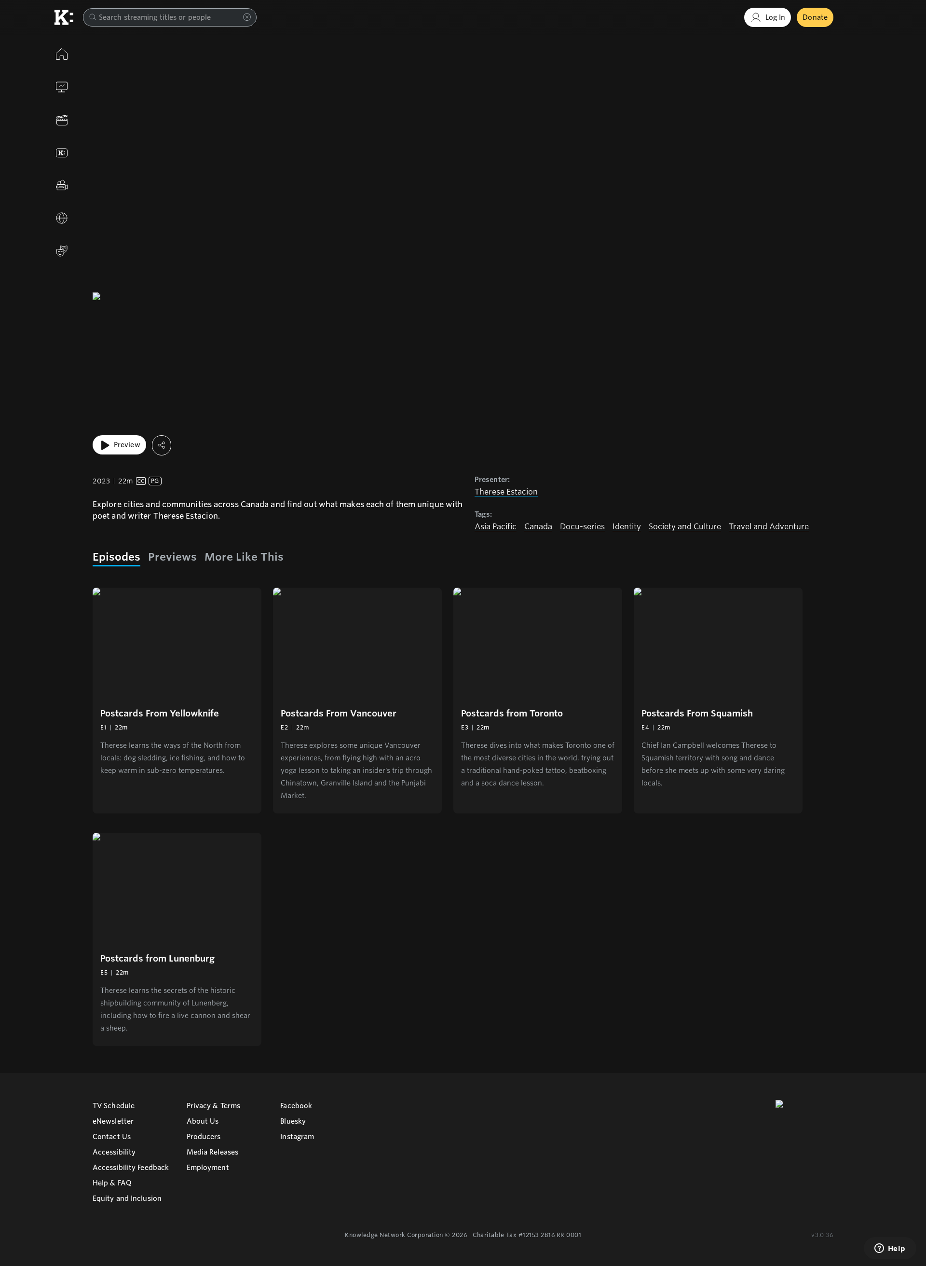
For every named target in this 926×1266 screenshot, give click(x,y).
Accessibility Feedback (131, 1167)
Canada (538, 526)
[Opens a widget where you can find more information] (889, 1249)
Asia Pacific (496, 526)
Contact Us (112, 1137)
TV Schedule (114, 1106)
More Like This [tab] (244, 556)
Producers (204, 1137)
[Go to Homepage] (63, 17)
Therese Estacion (506, 491)
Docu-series (582, 526)
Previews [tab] (172, 556)
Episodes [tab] (116, 556)
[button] (177, 700)
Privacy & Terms (214, 1106)
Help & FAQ (112, 1183)
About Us (203, 1121)
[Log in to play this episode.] (177, 644)
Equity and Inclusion (127, 1198)
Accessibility (114, 1152)
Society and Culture (685, 526)
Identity (627, 526)
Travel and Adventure (769, 526)
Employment (208, 1167)
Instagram (297, 1137)
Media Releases (212, 1152)
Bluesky (293, 1121)
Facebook (296, 1106)
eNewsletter (113, 1121)
